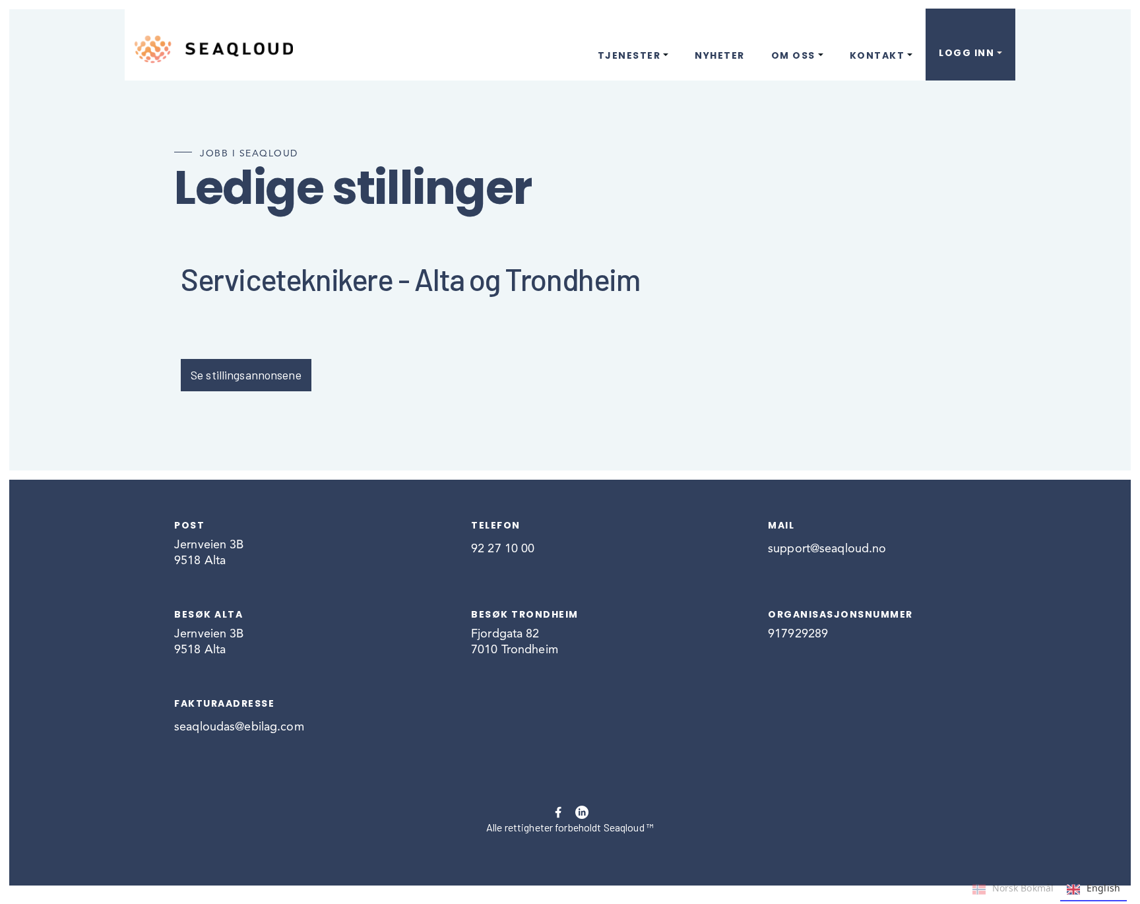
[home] (213, 49)
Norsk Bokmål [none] (1023, 888)
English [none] (1103, 888)
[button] (633, 42)
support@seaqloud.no (827, 549)
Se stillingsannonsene (246, 375)
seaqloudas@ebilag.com (239, 727)
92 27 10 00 (502, 549)
